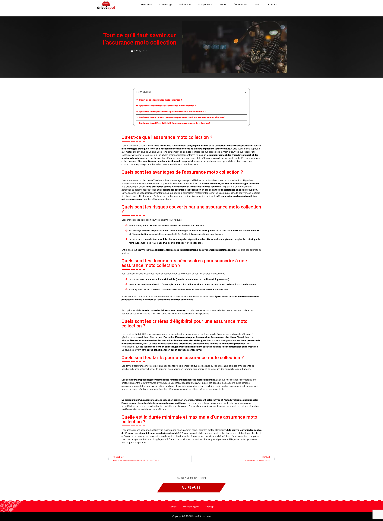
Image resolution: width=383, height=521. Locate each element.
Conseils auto (241, 4)
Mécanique (185, 4)
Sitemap (209, 506)
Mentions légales (191, 506)
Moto (258, 4)
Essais (223, 4)
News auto (146, 4)
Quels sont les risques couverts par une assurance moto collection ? (172, 111)
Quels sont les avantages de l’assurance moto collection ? (167, 105)
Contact (272, 4)
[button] (246, 92)
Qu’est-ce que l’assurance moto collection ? (160, 99)
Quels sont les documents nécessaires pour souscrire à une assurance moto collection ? (182, 117)
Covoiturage (165, 4)
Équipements (205, 4)
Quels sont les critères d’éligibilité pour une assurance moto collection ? (174, 123)
